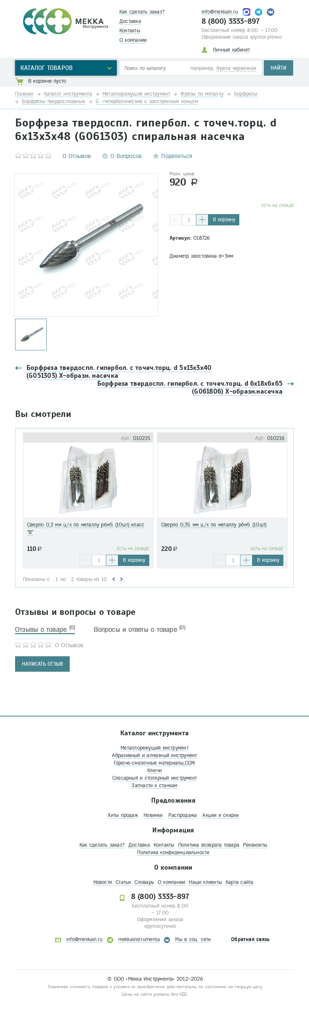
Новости (102, 882)
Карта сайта (239, 882)
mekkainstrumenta (139, 939)
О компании (133, 40)
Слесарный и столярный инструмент (154, 778)
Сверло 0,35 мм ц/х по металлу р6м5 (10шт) (213, 525)
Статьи (123, 882)
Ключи (154, 770)
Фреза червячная (236, 68)
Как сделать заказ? (142, 12)
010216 (276, 438)
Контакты (129, 30)
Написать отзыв (42, 664)
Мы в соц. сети (193, 939)
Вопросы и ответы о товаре (139, 629)
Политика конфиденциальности (173, 852)
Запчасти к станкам (154, 785)
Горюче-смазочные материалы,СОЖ (155, 763)
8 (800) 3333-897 (231, 21)
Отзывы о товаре (45, 629)
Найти (278, 68)
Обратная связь (250, 939)
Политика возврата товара (208, 845)
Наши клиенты (205, 882)
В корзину (224, 219)
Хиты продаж (123, 815)
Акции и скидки (220, 815)
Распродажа (182, 815)
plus (202, 219)
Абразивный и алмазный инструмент (154, 755)
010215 (141, 438)
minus (176, 219)
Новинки (153, 815)
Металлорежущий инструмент (154, 748)
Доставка (130, 21)
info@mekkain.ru (220, 12)
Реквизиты (255, 845)
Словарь (144, 882)
